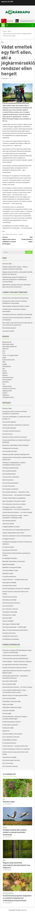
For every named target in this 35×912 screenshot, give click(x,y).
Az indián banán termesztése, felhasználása (15, 664)
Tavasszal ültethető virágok (10, 570)
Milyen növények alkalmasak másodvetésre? (15, 630)
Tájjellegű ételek (7, 391)
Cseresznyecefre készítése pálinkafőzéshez (15, 658)
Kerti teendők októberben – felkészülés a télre (15, 492)
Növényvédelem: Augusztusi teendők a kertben (15, 306)
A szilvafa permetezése (9, 576)
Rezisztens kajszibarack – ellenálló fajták (14, 627)
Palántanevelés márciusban (10, 448)
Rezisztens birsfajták (8, 710)
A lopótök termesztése (9, 633)
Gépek (4, 357)
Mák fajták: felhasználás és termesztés (13, 561)
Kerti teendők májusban (9, 422)
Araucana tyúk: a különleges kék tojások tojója (15, 298)
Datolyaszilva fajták (8, 728)
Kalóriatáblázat (6, 366)
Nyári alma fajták (7, 618)
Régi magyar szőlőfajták (9, 582)
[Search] (32, 25)
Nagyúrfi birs (6, 731)
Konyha (4, 371)
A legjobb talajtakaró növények (11, 526)
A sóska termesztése (8, 486)
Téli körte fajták (6, 713)
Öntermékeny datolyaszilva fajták (11, 707)
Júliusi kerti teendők (8, 331)
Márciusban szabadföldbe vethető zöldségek (15, 445)
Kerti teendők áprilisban (9, 428)
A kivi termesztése (7, 606)
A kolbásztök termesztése (10, 636)
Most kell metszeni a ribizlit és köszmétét (14, 437)
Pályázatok (5, 382)
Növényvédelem (7, 379)
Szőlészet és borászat (9, 388)
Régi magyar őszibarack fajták (11, 624)
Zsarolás (20, 234)
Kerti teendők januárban (9, 474)
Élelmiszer (5, 348)
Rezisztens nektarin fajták (9, 681)
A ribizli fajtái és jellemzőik (10, 725)
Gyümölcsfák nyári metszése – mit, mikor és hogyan (17, 512)
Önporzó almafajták (7, 621)
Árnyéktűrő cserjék (7, 573)
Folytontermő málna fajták (9, 612)
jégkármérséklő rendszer (11, 234)
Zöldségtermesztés (8, 397)
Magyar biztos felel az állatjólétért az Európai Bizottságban (9, 240)
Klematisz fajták (7, 264)
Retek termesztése (8, 480)
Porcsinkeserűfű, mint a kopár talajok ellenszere (16, 530)
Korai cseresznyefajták (9, 698)
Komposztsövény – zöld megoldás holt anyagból (16, 495)
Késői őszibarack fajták (9, 684)
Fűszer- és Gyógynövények (10, 355)
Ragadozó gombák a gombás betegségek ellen (15, 454)
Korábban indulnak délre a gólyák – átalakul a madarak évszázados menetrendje (15, 832)
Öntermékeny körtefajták (9, 600)
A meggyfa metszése (8, 539)
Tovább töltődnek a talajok (27, 239)
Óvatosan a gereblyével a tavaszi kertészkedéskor (16, 536)
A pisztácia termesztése (9, 585)
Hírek (2, 42)
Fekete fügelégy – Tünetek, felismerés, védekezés (17, 661)
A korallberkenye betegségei (10, 639)
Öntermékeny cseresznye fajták (11, 701)
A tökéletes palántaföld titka (10, 468)
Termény (4, 393)
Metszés (5, 375)
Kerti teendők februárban (9, 471)
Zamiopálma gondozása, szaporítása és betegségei (17, 314)
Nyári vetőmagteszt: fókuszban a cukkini (13, 501)
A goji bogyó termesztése (9, 550)
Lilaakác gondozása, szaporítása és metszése (15, 425)
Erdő (3, 351)
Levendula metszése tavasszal (11, 431)
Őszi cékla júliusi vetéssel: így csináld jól (14, 504)
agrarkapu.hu (6, 78)
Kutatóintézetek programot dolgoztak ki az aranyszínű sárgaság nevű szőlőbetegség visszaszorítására (14, 279)
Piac (3, 384)
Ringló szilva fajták (7, 704)
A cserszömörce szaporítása (10, 477)
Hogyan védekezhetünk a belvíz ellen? (13, 533)
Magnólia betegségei (8, 564)
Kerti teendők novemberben (10, 489)
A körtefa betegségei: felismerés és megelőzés (16, 588)
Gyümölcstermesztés (8, 360)
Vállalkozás (5, 395)
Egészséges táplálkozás (9, 346)
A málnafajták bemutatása (9, 558)
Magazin (4, 373)
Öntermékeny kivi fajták (9, 615)
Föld (3, 353)
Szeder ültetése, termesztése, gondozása (14, 655)
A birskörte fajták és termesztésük (12, 734)
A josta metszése (7, 434)
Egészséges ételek (8, 344)
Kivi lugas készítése (8, 547)
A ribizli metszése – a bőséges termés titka (15, 579)
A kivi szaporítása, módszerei (10, 737)
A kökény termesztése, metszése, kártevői (14, 667)
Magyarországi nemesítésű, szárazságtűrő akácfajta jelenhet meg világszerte (16, 865)
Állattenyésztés (6, 342)
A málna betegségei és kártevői (11, 722)
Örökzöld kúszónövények (9, 597)
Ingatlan (4, 364)
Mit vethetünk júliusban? (9, 328)
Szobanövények (7, 386)
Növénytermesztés (7, 377)
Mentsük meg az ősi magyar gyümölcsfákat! (15, 695)
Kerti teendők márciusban (9, 451)
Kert (3, 368)
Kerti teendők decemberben (10, 483)
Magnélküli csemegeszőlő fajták (11, 567)
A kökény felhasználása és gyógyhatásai (14, 498)
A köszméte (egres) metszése (11, 603)
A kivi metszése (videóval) (10, 609)
